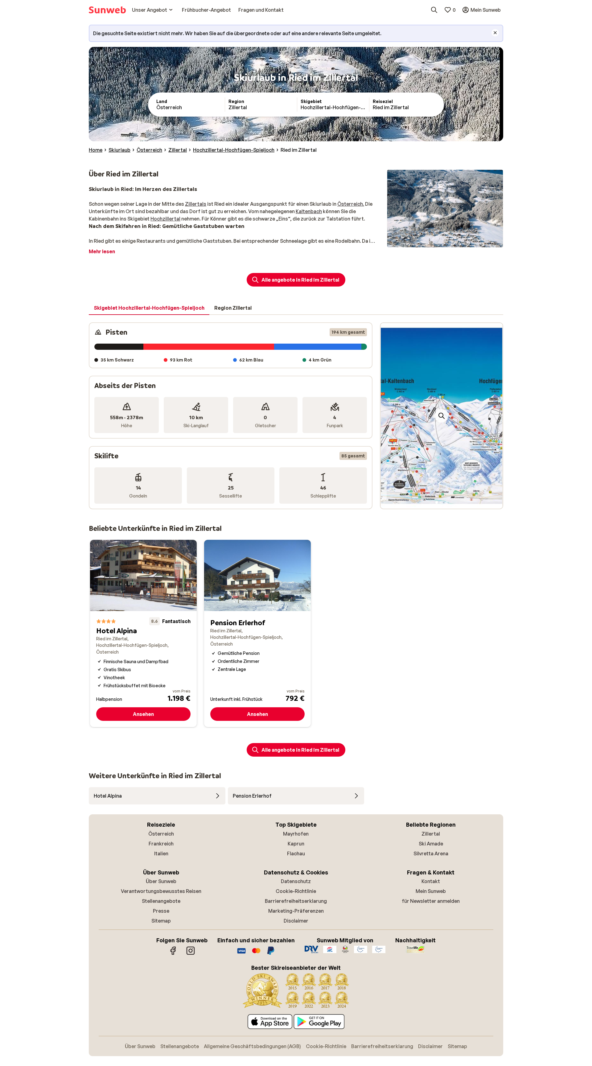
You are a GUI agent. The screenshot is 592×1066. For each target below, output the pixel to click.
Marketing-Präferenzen (296, 911)
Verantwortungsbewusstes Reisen (161, 891)
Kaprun (296, 844)
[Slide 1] (436, 502)
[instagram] (190, 954)
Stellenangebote (161, 901)
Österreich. (350, 204)
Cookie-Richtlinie (296, 891)
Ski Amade (431, 844)
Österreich (161, 834)
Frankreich (161, 844)
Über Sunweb (161, 881)
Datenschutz (296, 881)
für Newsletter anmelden (431, 901)
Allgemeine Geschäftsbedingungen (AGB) (252, 1046)
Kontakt (430, 881)
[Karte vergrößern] (441, 416)
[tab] (149, 308)
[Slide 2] (441, 502)
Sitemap (161, 921)
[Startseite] (107, 10)
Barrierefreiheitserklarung (296, 901)
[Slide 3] (446, 502)
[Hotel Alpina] (143, 633)
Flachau (296, 853)
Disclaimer (296, 921)
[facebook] (173, 954)
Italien (161, 853)
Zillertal (430, 834)
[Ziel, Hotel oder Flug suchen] (434, 10)
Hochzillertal (165, 219)
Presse (161, 911)
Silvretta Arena (430, 853)
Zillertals (195, 204)
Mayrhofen (296, 834)
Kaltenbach (309, 211)
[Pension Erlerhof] (257, 633)
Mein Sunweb (431, 891)
